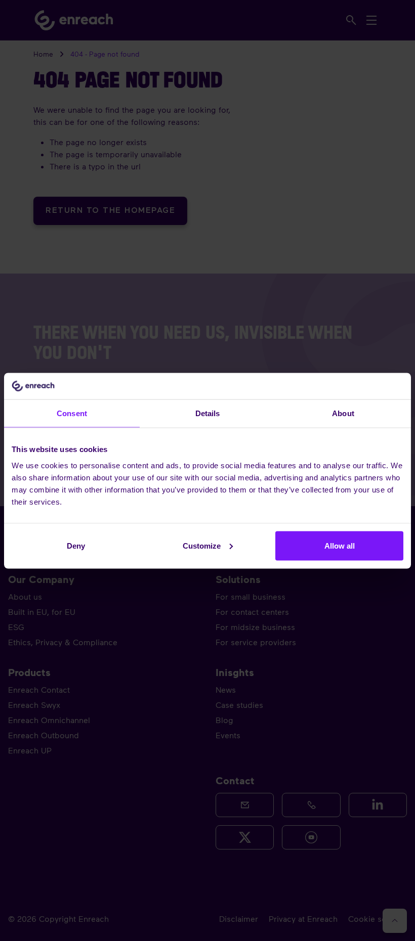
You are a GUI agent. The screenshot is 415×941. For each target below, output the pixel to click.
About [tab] (343, 413)
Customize (202, 545)
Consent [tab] (72, 413)
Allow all (339, 545)
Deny (76, 545)
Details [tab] (207, 413)
